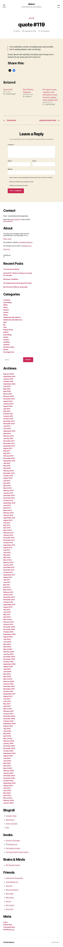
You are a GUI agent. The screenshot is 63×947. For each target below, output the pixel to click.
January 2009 (8, 654)
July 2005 (7, 758)
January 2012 (8, 565)
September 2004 (9, 783)
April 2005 (7, 766)
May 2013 (6, 525)
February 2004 (8, 800)
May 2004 (7, 793)
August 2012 (7, 547)
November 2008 (9, 659)
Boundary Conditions (10, 279)
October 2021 (8, 414)
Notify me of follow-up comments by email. (21, 181)
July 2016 (6, 463)
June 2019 (7, 428)
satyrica (8, 901)
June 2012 (7, 552)
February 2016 (8, 471)
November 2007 (9, 689)
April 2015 (7, 485)
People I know (8, 330)
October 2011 (8, 572)
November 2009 (9, 629)
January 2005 (8, 773)
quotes (31, 18)
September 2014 (9, 503)
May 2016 (6, 466)
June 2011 (6, 582)
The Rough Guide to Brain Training (17, 852)
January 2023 (8, 404)
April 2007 (7, 706)
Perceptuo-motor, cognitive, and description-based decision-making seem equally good (50, 95)
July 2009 (7, 639)
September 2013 (9, 518)
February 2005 (8, 771)
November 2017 (9, 443)
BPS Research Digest (13, 865)
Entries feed (7, 925)
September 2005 (9, 753)
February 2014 (8, 513)
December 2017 (9, 441)
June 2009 (7, 642)
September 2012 (9, 545)
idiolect (31, 4)
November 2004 (9, 778)
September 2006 (9, 723)
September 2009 (9, 634)
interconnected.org (12, 890)
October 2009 (8, 632)
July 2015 (6, 480)
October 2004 (8, 780)
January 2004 (8, 803)
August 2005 (8, 756)
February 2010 (8, 622)
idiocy (5, 315)
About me (6, 249)
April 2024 (7, 391)
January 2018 (8, 438)
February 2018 (8, 436)
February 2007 (8, 711)
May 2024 (6, 389)
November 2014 (9, 498)
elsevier (6, 310)
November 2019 (9, 423)
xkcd (7, 827)
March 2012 (7, 560)
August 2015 (7, 478)
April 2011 (6, 587)
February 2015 (8, 490)
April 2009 (7, 647)
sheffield (6, 342)
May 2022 (6, 411)
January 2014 (8, 515)
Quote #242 (7, 90)
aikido (5, 305)
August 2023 (7, 401)
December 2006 (9, 716)
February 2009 (8, 652)
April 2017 (6, 453)
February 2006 (8, 741)
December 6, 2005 (30, 31)
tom (19, 31)
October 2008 (8, 661)
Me (4, 325)
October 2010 (8, 602)
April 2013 (7, 528)
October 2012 (8, 542)
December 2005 (9, 746)
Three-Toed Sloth (11, 824)
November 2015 (9, 473)
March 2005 (7, 768)
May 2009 (7, 644)
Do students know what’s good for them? (17, 283)
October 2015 (8, 476)
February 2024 (8, 396)
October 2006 (8, 721)
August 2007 (8, 696)
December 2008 (9, 657)
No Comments (45, 31)
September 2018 (9, 431)
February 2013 (8, 533)
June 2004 (7, 790)
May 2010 (6, 614)
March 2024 (7, 394)
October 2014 (8, 500)
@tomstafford (15, 219)
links (5, 322)
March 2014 (7, 510)
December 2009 (9, 627)
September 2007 (9, 694)
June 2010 (7, 612)
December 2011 (8, 567)
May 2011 (6, 585)
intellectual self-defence (12, 317)
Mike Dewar (10, 897)
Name (10, 161)
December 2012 (9, 537)
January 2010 (8, 624)
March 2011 (7, 590)
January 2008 (8, 684)
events (5, 312)
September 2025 (9, 376)
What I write (7, 239)
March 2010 (7, 619)
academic (6, 300)
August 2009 (8, 637)
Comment (11, 144)
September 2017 (9, 446)
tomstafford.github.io (25, 242)
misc (5, 327)
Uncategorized (8, 352)
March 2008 (7, 679)
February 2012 (8, 562)
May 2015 (6, 483)
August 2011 (7, 577)
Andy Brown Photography (14, 878)
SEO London (10, 905)
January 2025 (8, 379)
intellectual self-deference (12, 320)
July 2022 (6, 409)
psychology (7, 335)
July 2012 (6, 550)
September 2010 (9, 604)
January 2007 (8, 714)
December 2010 (9, 597)
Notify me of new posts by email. (19, 185)
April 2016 (7, 468)
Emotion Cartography (13, 840)
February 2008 (8, 681)
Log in (5, 922)
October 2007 (8, 691)
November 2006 (9, 718)
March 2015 (7, 488)
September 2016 (9, 461)
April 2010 (7, 617)
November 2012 (9, 540)
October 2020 (8, 418)
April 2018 (7, 433)
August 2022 (7, 406)
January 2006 (8, 743)
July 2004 (7, 788)
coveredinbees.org (12, 882)
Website (10, 169)
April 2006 (7, 736)
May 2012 (6, 555)
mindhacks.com (26, 246)
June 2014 (7, 505)
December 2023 (9, 399)
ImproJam (9, 886)
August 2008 (8, 666)
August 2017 (7, 448)
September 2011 (9, 575)
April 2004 (7, 795)
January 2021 (8, 416)
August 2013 (7, 520)
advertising (7, 302)
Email (34, 161)
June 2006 (7, 731)
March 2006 (7, 738)
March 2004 (7, 798)
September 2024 (9, 384)
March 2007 (7, 709)
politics (6, 332)
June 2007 (7, 701)
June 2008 (7, 671)
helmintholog (10, 820)
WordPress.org (8, 929)
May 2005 (7, 763)
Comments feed (9, 927)
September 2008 (9, 664)
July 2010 (6, 609)
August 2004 (8, 785)
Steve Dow (9, 909)
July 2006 (7, 728)
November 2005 (9, 748)
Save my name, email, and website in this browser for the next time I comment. (30, 177)
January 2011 (8, 595)
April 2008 (7, 676)
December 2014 (9, 495)
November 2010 (9, 599)
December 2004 (9, 776)
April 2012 (6, 557)
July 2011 (6, 580)
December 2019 (9, 421)
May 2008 (7, 674)
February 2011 (8, 592)
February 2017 (8, 456)
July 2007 (6, 699)
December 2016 (9, 458)
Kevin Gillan (9, 894)
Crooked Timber (11, 816)
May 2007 (6, 704)
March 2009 (7, 649)
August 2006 (8, 726)
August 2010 (7, 607)
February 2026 (8, 374)
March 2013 (7, 530)
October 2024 (8, 381)
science (6, 339)
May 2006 (7, 733)
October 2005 (8, 751)
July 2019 (6, 426)
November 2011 (8, 570)
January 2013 (8, 535)
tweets (5, 349)
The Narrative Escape (13, 848)
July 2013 (6, 523)
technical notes (8, 347)
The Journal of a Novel (11, 269)
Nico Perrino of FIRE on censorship (15, 287)
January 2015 (8, 493)
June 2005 (7, 761)
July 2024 (6, 386)
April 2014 (7, 508)
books (5, 307)
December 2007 (9, 686)
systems (6, 344)
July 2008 (7, 669)
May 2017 (6, 451)
